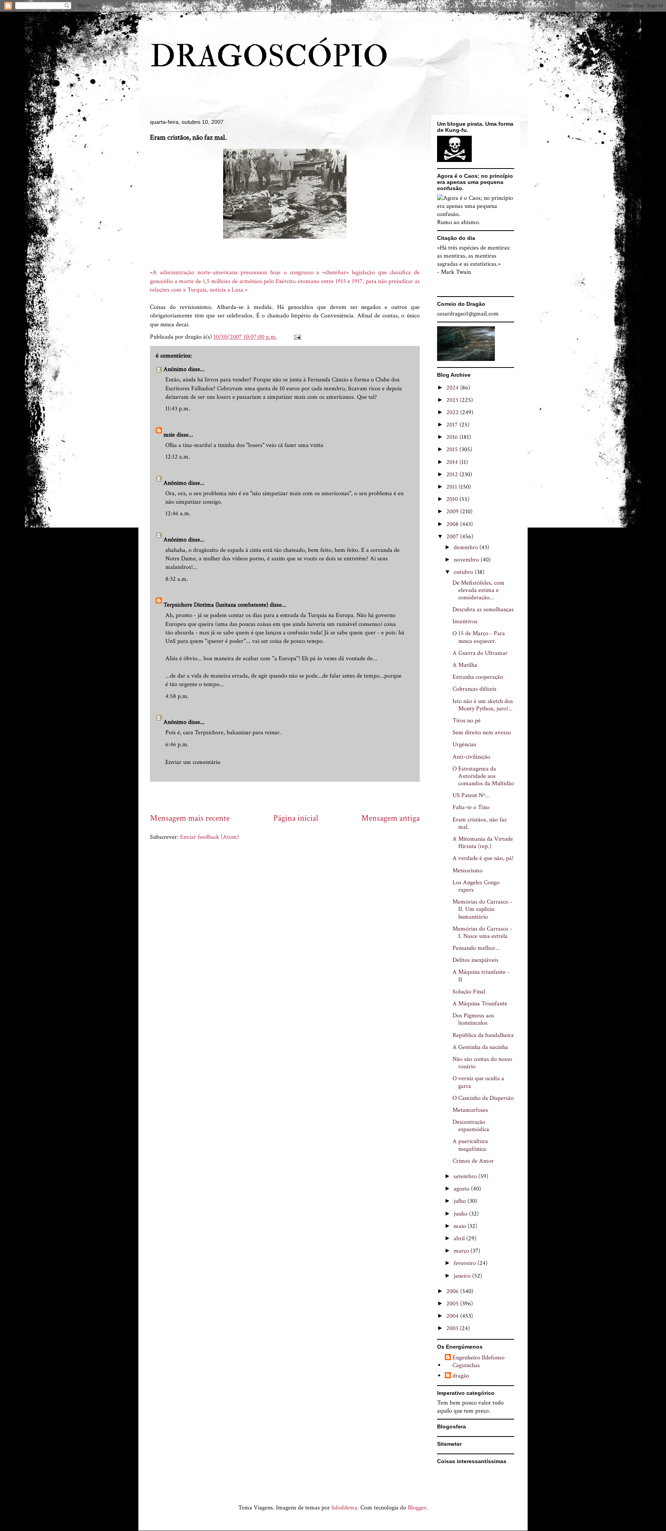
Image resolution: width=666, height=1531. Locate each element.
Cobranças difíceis (474, 689)
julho (461, 1201)
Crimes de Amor (473, 1161)
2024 (453, 388)
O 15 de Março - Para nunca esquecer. (478, 637)
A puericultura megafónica (470, 1145)
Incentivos (465, 621)
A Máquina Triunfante (479, 1004)
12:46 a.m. (178, 513)
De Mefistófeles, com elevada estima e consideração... (478, 590)
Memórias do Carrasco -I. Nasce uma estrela (482, 932)
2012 (452, 474)
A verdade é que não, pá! (482, 858)
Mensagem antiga (390, 818)
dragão (460, 1376)
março (462, 1251)
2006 (453, 1291)
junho (461, 1214)
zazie (169, 435)
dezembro (466, 547)
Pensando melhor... (476, 948)
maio (461, 1226)
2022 (453, 412)
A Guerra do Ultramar (480, 653)
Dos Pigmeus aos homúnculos (473, 1019)
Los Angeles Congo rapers (476, 886)
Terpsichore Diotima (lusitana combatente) (215, 605)
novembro (467, 560)
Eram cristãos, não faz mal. (479, 823)
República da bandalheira (483, 1035)
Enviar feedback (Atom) (209, 837)
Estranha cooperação (477, 677)
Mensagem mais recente (190, 818)
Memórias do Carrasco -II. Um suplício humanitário (482, 909)
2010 (452, 499)
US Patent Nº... (471, 795)
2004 (453, 1316)
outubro (464, 572)
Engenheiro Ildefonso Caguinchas (478, 1361)
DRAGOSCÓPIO (269, 56)
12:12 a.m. (177, 457)
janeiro (463, 1276)
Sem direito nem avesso (481, 732)
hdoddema (344, 1508)
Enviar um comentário (192, 762)
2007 (453, 537)
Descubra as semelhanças (483, 609)
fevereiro (466, 1263)
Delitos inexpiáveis (475, 960)
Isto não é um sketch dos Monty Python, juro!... (482, 705)
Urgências (464, 744)
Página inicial (295, 818)
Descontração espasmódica (470, 1125)
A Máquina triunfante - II (481, 975)
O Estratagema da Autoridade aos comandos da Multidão (483, 776)
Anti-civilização (471, 757)
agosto (462, 1189)
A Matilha (464, 665)
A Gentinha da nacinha (480, 1047)
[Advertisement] (290, 797)
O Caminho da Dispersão (483, 1098)
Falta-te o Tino (470, 807)
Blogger (417, 1508)
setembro (466, 1176)
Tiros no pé (466, 721)
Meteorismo (467, 871)
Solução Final (468, 992)
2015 (452, 449)
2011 (452, 487)
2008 (453, 524)
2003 (453, 1328)
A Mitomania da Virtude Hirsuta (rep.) (482, 842)
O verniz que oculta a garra (478, 1082)
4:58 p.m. (177, 696)
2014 (452, 462)
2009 (453, 512)
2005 (453, 1304)
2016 (452, 437)
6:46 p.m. (177, 744)
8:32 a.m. (176, 579)
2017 (452, 425)
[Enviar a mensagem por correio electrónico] (297, 337)
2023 (453, 400)
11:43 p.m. (177, 409)
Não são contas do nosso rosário (482, 1063)
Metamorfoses (470, 1110)
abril (460, 1238)
